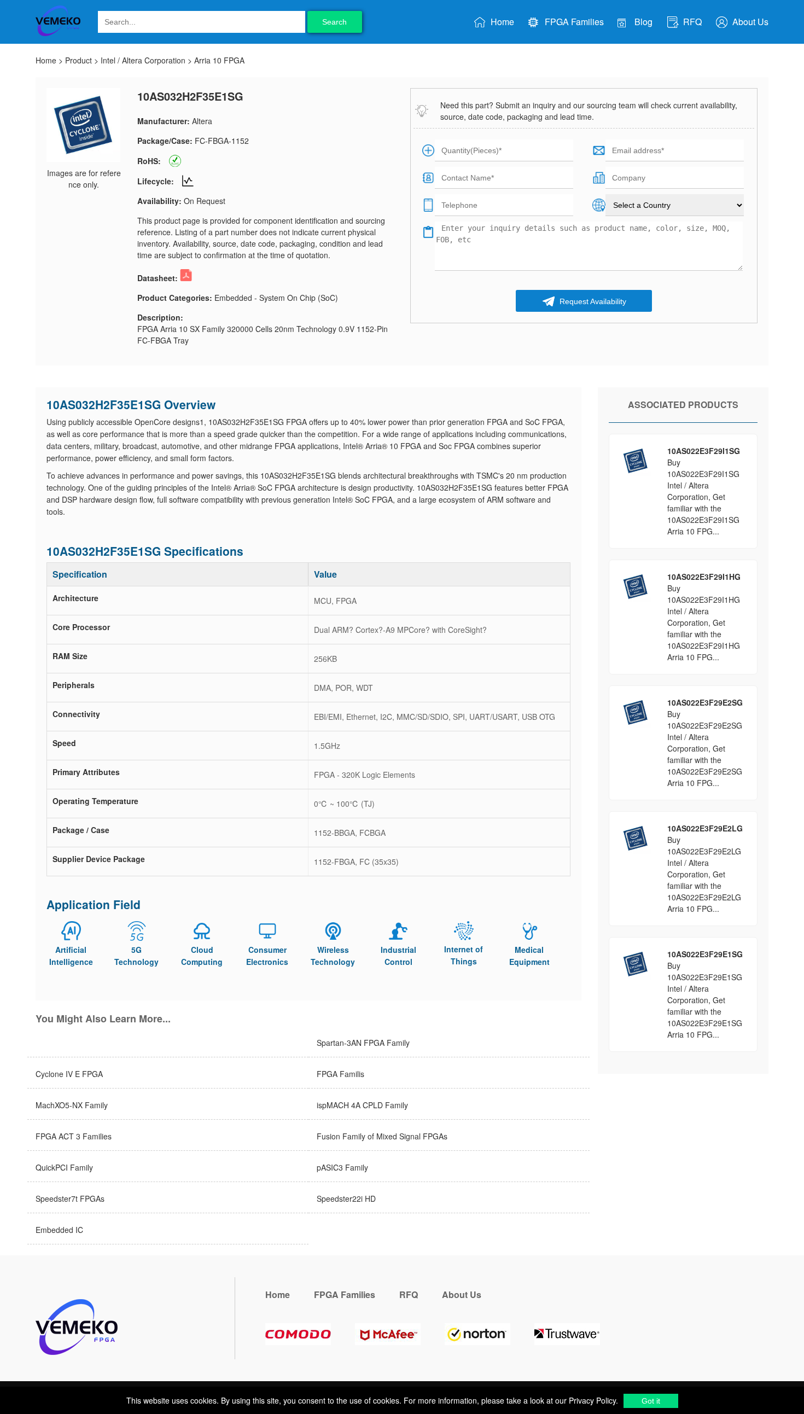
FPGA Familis (340, 1073)
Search (334, 22)
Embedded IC (59, 1229)
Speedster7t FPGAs (70, 1198)
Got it (651, 1400)
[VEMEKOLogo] (58, 33)
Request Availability (591, 301)
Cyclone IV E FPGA (69, 1073)
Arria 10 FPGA (219, 60)
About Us (749, 21)
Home (501, 21)
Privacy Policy (591, 1400)
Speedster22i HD (346, 1198)
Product (78, 60)
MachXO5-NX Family (72, 1104)
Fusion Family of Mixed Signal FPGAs (382, 1136)
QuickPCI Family (64, 1167)
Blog (642, 21)
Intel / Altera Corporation (143, 60)
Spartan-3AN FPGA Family (363, 1042)
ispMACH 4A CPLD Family (362, 1104)
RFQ (691, 21)
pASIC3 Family (342, 1167)
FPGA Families (573, 21)
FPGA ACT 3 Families (74, 1136)
